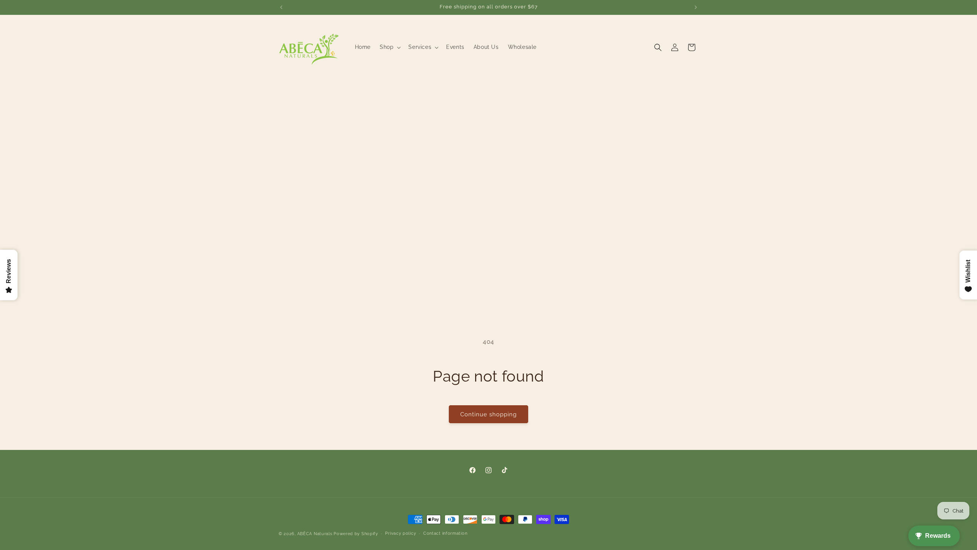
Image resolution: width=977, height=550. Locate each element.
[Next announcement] (695, 7)
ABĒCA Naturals (315, 533)
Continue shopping (488, 414)
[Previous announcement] (281, 7)
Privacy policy (400, 533)
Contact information (445, 533)
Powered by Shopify (356, 533)
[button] (389, 47)
